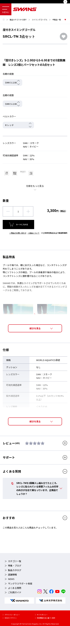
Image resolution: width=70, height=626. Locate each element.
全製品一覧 (56, 19)
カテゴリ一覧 (14, 561)
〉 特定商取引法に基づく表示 (45, 618)
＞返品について (33, 233)
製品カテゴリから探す (18, 19)
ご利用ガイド (14, 592)
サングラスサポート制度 (20, 583)
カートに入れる (22, 224)
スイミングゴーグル (39, 19)
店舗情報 (12, 574)
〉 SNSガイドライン (10, 618)
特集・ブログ (14, 565)
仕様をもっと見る (35, 186)
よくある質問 (14, 588)
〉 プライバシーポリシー (11, 615)
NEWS (11, 579)
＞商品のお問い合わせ (17, 233)
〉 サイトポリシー (41, 615)
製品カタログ (14, 570)
